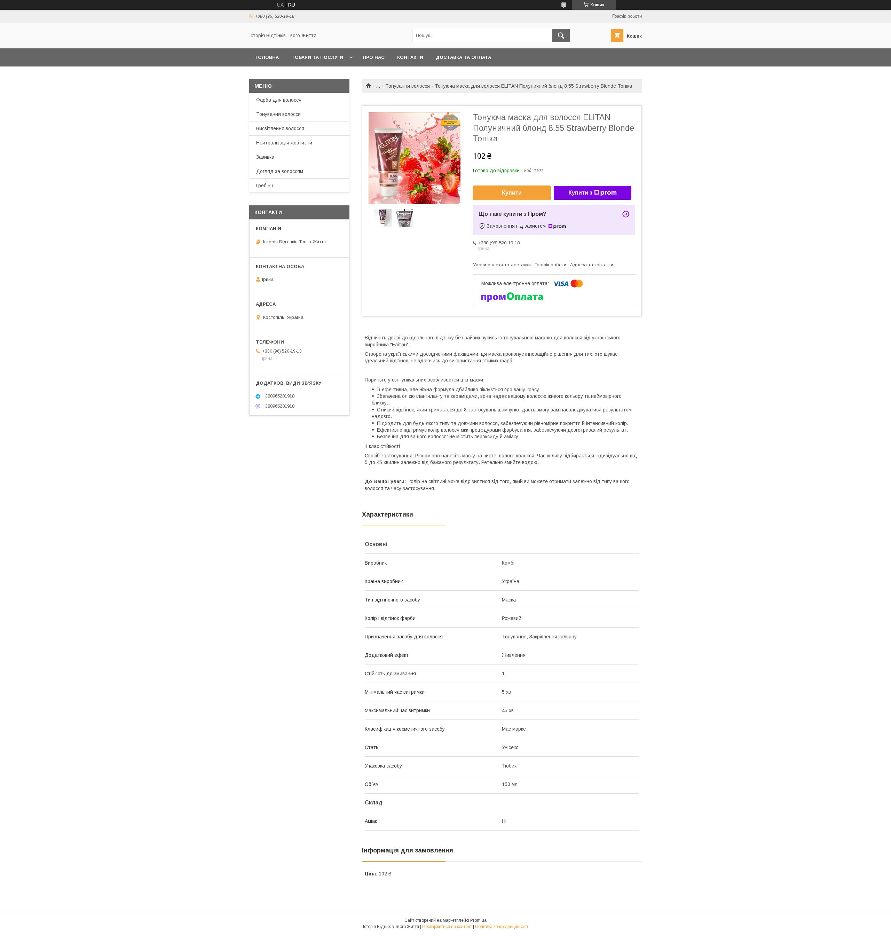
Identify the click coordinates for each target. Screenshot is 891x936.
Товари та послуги (317, 57)
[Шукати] (561, 35)
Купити (512, 193)
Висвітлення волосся (280, 128)
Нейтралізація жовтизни (284, 142)
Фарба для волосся (278, 100)
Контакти (410, 57)
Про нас (374, 57)
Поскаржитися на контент (447, 926)
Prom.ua (478, 920)
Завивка (265, 157)
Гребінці (265, 185)
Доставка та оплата (463, 57)
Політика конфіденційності (501, 926)
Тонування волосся (407, 86)
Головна (267, 57)
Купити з (580, 193)
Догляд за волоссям (279, 171)
